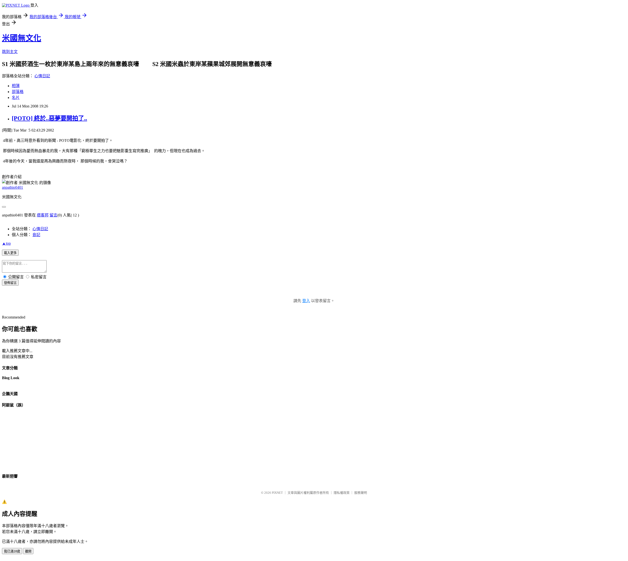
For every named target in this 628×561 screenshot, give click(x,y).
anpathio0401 (12, 187)
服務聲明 (360, 492)
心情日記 (42, 76)
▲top (6, 243)
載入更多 (10, 253)
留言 (53, 215)
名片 (16, 97)
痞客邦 (43, 215)
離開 (28, 551)
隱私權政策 (342, 492)
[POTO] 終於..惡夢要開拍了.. (49, 118)
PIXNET (277, 492)
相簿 (16, 86)
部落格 (18, 92)
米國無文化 (21, 38)
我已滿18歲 (12, 551)
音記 (36, 235)
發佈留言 (10, 283)
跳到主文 (10, 52)
